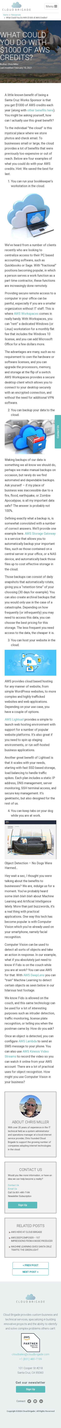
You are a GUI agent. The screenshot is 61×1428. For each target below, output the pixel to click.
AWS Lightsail (14, 719)
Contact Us (13, 1185)
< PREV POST (30, 1265)
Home (5, 15)
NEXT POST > (30, 1271)
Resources (16, 15)
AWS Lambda (27, 1041)
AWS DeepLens (33, 975)
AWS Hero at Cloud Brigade (26, 1232)
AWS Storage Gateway (40, 533)
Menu (50, 6)
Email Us (12, 1188)
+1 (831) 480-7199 (30, 1359)
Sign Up (22, 1205)
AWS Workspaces (26, 313)
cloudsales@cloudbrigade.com (30, 1354)
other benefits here (40, 110)
